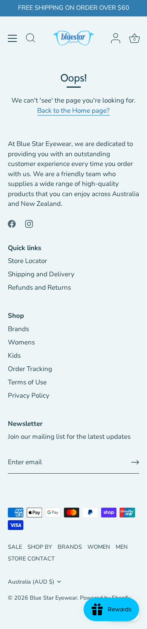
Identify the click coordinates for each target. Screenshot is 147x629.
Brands (18, 328)
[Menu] (12, 38)
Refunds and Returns (39, 287)
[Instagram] (29, 223)
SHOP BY (39, 547)
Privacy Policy (28, 395)
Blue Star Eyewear (53, 598)
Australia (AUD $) (31, 581)
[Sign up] (135, 462)
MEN (122, 547)
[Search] (30, 39)
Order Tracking (30, 368)
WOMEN (98, 547)
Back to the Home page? (73, 110)
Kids (14, 355)
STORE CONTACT (31, 558)
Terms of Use (27, 382)
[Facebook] (12, 223)
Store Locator (27, 260)
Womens (21, 342)
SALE (15, 547)
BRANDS (70, 547)
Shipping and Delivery (41, 274)
